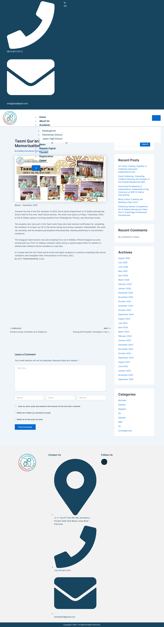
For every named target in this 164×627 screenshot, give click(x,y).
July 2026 (122, 262)
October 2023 (124, 353)
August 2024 (124, 319)
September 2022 (126, 379)
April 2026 (123, 275)
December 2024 (125, 306)
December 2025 (125, 293)
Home (42, 117)
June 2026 (123, 267)
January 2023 (124, 370)
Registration (46, 156)
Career (43, 160)
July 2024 (122, 323)
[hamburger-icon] (156, 118)
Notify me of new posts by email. (30, 419)
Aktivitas (122, 400)
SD (119, 413)
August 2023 (124, 362)
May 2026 (123, 271)
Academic (44, 125)
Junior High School (52, 138)
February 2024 (125, 336)
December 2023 (125, 344)
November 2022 (125, 375)
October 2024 (124, 310)
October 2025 (124, 301)
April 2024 (123, 327)
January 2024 (124, 340)
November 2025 (125, 297)
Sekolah (121, 417)
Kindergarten (49, 130)
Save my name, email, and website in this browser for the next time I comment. (49, 406)
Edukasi (121, 404)
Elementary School (52, 134)
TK (119, 426)
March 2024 (123, 332)
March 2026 (123, 280)
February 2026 (125, 284)
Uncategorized (125, 430)
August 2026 (124, 258)
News (42, 144)
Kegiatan (122, 409)
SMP (120, 422)
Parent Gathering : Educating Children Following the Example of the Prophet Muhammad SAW (133, 179)
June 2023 (123, 366)
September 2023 (126, 357)
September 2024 (126, 314)
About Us (44, 121)
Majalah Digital (47, 148)
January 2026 (124, 288)
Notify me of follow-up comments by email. (34, 413)
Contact (43, 152)
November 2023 (125, 349)
